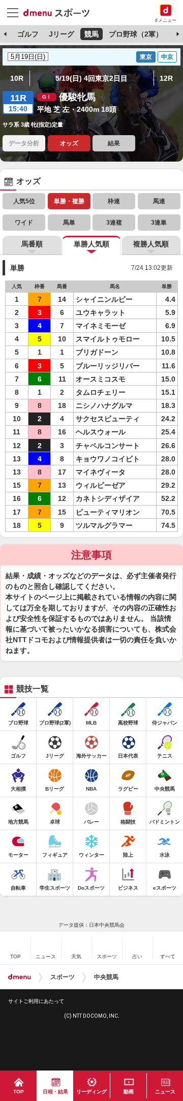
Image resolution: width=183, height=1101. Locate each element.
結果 (114, 143)
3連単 (159, 222)
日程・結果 (55, 1091)
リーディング (91, 1091)
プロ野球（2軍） (136, 34)
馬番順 (32, 244)
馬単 (69, 222)
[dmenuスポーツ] (60, 12)
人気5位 (24, 201)
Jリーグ (61, 34)
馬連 (159, 201)
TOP (18, 1091)
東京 (146, 56)
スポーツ (62, 977)
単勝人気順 (91, 244)
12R (166, 78)
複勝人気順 (151, 244)
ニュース (165, 1091)
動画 (129, 1091)
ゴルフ (28, 34)
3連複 (114, 222)
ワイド (24, 222)
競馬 (91, 34)
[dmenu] (19, 977)
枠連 (114, 201)
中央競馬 (106, 977)
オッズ (69, 143)
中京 (167, 56)
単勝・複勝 (69, 201)
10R (16, 78)
